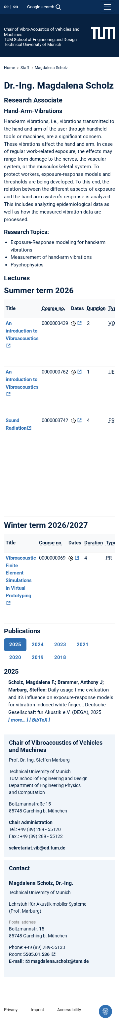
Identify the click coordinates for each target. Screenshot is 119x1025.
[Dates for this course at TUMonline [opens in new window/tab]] (76, 323)
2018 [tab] (60, 657)
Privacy (11, 1009)
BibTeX (39, 720)
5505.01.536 (37, 954)
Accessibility (69, 1009)
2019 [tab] (38, 657)
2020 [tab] (15, 657)
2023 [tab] (60, 645)
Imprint (37, 1009)
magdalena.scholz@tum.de (59, 961)
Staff (24, 67)
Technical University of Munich (32, 44)
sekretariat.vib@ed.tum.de (37, 847)
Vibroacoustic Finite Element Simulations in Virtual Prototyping (21, 577)
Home (9, 67)
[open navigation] (107, 7)
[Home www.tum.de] (103, 33)
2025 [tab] (15, 645)
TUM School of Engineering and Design (40, 39)
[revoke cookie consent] (105, 1011)
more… (18, 720)
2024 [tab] (38, 645)
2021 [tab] (83, 645)
